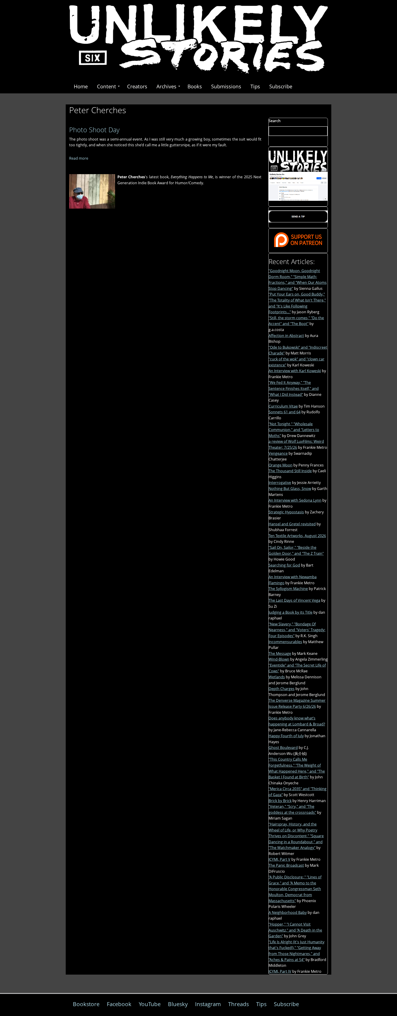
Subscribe (280, 86)
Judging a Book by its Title (290, 612)
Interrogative (280, 482)
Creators (137, 86)
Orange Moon (280, 465)
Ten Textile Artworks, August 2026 (297, 535)
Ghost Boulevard (283, 747)
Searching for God (284, 565)
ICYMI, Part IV (280, 971)
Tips (255, 86)
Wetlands (277, 676)
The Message (280, 653)
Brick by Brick (280, 800)
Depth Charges (282, 688)
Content (106, 86)
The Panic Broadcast (286, 865)
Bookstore (86, 1004)
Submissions (226, 86)
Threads (238, 1004)
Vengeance (278, 453)
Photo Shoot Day (94, 129)
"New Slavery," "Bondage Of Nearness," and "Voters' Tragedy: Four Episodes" (297, 630)
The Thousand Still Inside (290, 470)
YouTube (150, 1004)
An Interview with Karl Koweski (295, 370)
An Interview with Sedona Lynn (295, 500)
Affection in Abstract (286, 335)
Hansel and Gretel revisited (292, 524)
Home (81, 86)
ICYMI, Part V (279, 859)
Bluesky (178, 1004)
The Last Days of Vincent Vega (294, 600)
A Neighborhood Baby (288, 912)
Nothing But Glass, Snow (290, 488)
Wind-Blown (279, 659)
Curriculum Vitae (283, 406)
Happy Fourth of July (286, 735)
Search (275, 120)
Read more (78, 158)
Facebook (119, 1004)
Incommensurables (285, 641)
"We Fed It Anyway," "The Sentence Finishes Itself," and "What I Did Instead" (294, 388)
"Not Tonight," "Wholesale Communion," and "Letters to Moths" (294, 429)
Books (194, 86)
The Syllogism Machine (288, 588)
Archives (166, 86)
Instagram (208, 1004)
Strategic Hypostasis (286, 512)
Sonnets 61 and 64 (285, 411)
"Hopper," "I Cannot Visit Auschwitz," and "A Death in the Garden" (295, 930)
